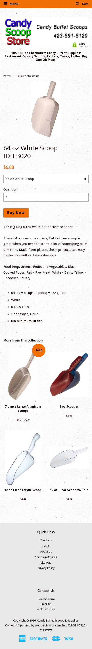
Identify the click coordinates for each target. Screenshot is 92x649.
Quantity (10, 189)
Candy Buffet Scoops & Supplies (57, 620)
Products (46, 540)
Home (6, 75)
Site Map (46, 562)
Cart (85, 4)
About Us (46, 551)
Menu (13, 4)
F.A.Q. (46, 546)
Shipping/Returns (46, 557)
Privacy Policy (46, 568)
